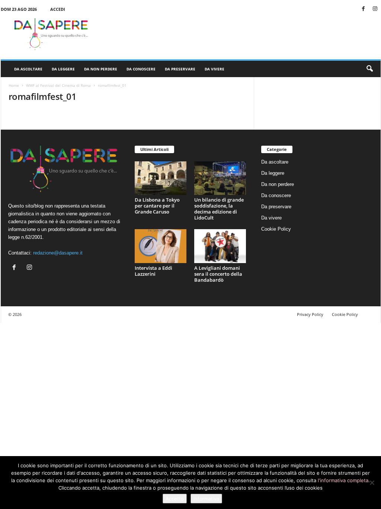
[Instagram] (375, 9)
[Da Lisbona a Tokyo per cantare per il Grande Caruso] (161, 178)
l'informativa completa (343, 480)
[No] (371, 482)
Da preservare (180, 69)
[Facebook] (363, 9)
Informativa (206, 499)
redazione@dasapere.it (58, 253)
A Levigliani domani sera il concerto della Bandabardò (218, 274)
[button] (369, 69)
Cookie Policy (276, 229)
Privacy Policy (310, 314)
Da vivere (214, 69)
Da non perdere (100, 69)
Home (14, 85)
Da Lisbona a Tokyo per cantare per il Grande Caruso (157, 205)
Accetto (175, 499)
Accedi (57, 9)
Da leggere (63, 69)
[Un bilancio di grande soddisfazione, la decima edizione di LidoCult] (220, 178)
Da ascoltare (28, 69)
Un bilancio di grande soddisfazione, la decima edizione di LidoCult (219, 208)
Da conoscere (141, 69)
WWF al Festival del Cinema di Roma (58, 85)
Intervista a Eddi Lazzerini (153, 271)
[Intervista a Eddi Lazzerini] (161, 246)
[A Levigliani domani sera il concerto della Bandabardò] (220, 246)
